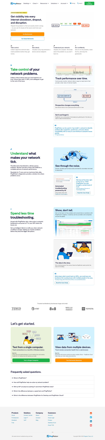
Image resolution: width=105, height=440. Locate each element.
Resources (43, 3)
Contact (38, 417)
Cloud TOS (51, 425)
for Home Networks (27, 38)
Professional (15, 417)
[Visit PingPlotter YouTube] (91, 425)
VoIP (25, 420)
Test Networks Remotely (74, 360)
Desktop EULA (52, 422)
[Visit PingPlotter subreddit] (91, 413)
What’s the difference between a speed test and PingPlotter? (33, 391)
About (37, 415)
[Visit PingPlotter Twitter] (91, 417)
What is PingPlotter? (20, 378)
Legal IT (26, 417)
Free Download (89, 3)
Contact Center (28, 415)
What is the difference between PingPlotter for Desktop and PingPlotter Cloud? (39, 395)
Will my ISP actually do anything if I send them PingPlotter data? (34, 386)
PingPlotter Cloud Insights (61, 194)
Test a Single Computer (31, 360)
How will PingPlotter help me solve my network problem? (31, 382)
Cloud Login (51, 417)
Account (63, 3)
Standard (14, 420)
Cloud (13, 415)
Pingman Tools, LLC (88, 436)
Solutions (54, 3)
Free (13, 422)
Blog (37, 420)
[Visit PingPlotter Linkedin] (91, 421)
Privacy (50, 420)
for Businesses (27, 34)
